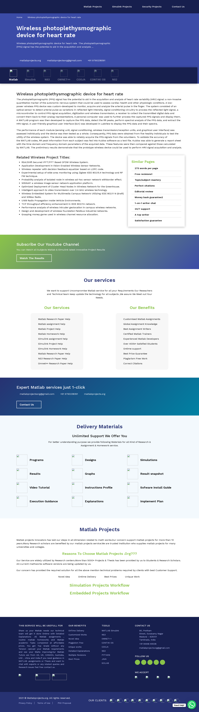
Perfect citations (145, 185)
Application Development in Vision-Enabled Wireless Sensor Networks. (61, 165)
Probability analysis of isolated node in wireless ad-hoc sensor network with (64, 179)
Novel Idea (73, 639)
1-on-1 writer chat (145, 203)
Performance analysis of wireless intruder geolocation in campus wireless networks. (69, 207)
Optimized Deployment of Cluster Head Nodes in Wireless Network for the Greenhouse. (71, 186)
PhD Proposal (64, 703)
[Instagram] (144, 663)
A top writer (142, 214)
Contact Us (178, 6)
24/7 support (142, 209)
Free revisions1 (143, 174)
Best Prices (74, 659)
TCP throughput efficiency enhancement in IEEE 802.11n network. (58, 204)
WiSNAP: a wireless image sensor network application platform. (57, 183)
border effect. (114, 179)
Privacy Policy (25, 703)
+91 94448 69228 (147, 644)
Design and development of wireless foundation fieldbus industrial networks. (65, 211)
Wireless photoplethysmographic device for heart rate (54, 17)
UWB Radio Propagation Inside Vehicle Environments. (51, 200)
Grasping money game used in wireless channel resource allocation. (60, 214)
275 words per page (146, 168)
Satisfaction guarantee (148, 220)
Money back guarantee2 (149, 197)
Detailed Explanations (79, 651)
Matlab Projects (93, 6)
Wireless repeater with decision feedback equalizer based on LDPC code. (63, 169)
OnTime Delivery (76, 630)
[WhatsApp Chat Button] (191, 704)
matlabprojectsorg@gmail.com (64, 60)
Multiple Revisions (77, 655)
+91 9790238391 (96, 60)
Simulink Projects (122, 6)
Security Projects (151, 6)
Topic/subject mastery (148, 180)
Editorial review (144, 191)
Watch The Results (32, 258)
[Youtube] (163, 663)
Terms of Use (43, 703)
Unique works (75, 647)
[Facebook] (138, 663)
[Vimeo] (157, 663)
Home (19, 17)
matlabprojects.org (30, 60)
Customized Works (77, 634)
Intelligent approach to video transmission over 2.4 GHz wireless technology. (64, 190)
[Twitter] (150, 663)
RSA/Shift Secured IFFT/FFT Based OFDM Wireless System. (55, 162)
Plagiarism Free (75, 643)
